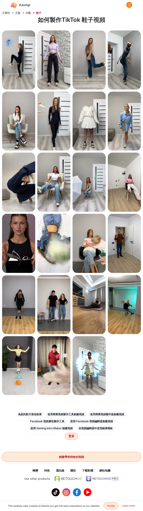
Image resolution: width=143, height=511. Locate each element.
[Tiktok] (56, 492)
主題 (17, 13)
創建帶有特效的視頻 (71, 457)
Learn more (128, 505)
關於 (73, 470)
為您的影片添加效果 (30, 414)
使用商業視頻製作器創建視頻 (107, 414)
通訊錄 (60, 470)
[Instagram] (66, 492)
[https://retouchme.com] (68, 478)
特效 (47, 470)
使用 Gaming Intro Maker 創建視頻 (52, 428)
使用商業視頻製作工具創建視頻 (66, 414)
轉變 (35, 470)
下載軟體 (87, 470)
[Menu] (129, 5)
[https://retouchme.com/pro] (102, 478)
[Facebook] (77, 492)
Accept (111, 505)
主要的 (6, 13)
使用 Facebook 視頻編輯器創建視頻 (91, 421)
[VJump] (20, 5)
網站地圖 (105, 470)
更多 (71, 436)
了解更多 (19, 82)
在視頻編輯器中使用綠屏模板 (96, 428)
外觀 (28, 13)
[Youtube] (88, 492)
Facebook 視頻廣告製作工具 (47, 421)
